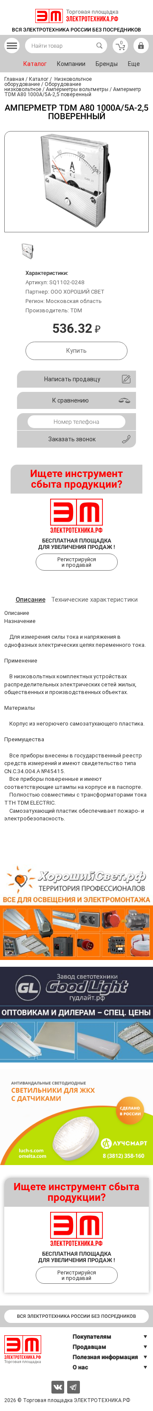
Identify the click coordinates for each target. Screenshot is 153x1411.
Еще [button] (134, 63)
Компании (71, 63)
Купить (76, 350)
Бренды (107, 63)
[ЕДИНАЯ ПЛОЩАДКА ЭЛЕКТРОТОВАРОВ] (76, 16)
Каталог (35, 63)
